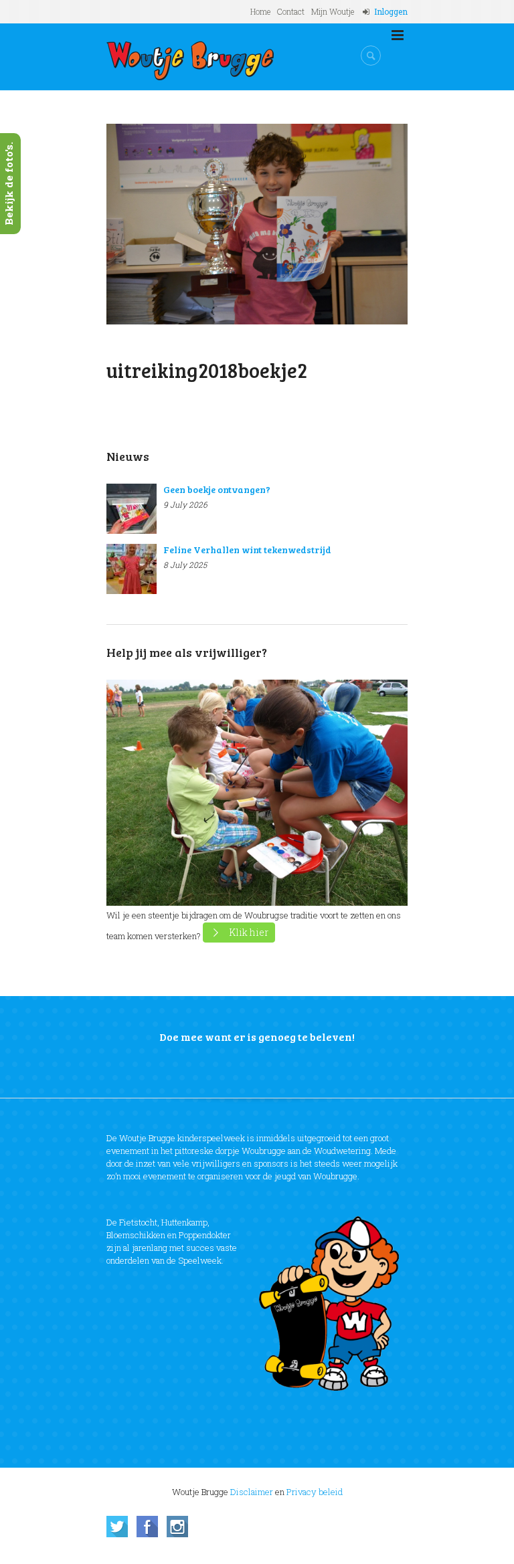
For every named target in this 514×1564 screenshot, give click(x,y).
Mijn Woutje (332, 11)
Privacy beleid (314, 1492)
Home (260, 11)
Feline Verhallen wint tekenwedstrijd (247, 549)
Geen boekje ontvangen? (216, 489)
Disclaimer (251, 1492)
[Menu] (398, 35)
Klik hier (248, 932)
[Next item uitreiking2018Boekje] (332, 224)
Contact (291, 11)
